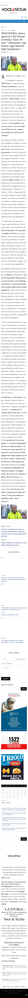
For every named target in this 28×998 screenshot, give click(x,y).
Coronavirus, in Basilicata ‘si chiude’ (10, 614)
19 (25, 792)
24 (17, 795)
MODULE (23, 986)
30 (13, 797)
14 (6, 792)
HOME (4, 986)
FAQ (12, 986)
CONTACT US (17, 986)
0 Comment (13, 30)
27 (3, 797)
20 (3, 795)
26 (25, 795)
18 (21, 792)
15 (10, 792)
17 (17, 792)
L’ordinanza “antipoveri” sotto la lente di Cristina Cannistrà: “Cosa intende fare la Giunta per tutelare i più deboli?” (13, 579)
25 (21, 795)
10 (17, 790)
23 (13, 795)
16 (13, 792)
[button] (2, 5)
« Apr (3, 803)
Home (2, 27)
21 (6, 795)
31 (17, 797)
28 (6, 797)
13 (3, 792)
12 (25, 790)
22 (10, 795)
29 (10, 797)
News (5, 27)
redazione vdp (4, 52)
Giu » (8, 803)
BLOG (8, 986)
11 (21, 790)
